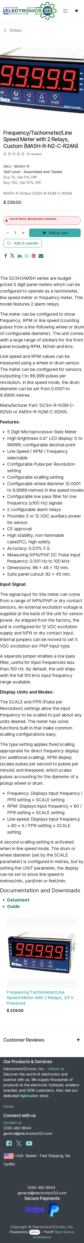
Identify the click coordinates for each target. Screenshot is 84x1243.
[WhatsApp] (27, 255)
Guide (13, 906)
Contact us (12, 1122)
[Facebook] (5, 255)
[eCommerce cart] (76, 10)
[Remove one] (7, 233)
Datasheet (18, 900)
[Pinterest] (34, 255)
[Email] (41, 255)
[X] (12, 255)
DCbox (15, 30)
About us (56, 1069)
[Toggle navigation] (65, 10)
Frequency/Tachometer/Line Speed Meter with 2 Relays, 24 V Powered (40, 997)
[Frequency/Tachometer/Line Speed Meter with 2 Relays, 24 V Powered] (42, 952)
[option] (42, 966)
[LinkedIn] (20, 255)
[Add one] (23, 233)
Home (8, 1106)
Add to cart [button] (57, 233)
